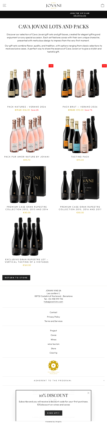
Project (53, 330)
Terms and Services (53, 321)
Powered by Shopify (53, 422)
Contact (53, 312)
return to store (16, 278)
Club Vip (53, 353)
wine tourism (53, 344)
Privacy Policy (53, 317)
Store (53, 348)
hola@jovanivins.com (53, 301)
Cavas (53, 335)
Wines (53, 339)
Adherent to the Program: (53, 380)
